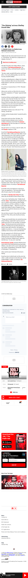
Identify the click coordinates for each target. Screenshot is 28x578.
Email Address (11, 458)
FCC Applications (5, 529)
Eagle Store (22, 9)
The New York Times (13, 194)
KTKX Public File (5, 527)
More (11, 11)
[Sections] (2, 2)
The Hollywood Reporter (14, 67)
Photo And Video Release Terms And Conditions (13, 532)
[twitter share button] (6, 46)
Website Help (4, 544)
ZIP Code (4, 458)
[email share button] (9, 46)
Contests (17, 9)
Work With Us (4, 519)
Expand (4, 264)
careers (22, 555)
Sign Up (14, 465)
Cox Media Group (9, 552)
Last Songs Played (5, 9)
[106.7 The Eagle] (14, 2)
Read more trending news (9, 62)
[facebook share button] (2, 46)
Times (7, 200)
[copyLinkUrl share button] (12, 46)
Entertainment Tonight (7, 242)
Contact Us (4, 517)
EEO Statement (5, 522)
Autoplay (10, 264)
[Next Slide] (23, 274)
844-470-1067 (14, 397)
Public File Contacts (6, 524)
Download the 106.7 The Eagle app (8, 436)
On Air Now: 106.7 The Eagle (14, 376)
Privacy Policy (12, 554)
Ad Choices (12, 555)
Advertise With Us (5, 11)
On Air (12, 9)
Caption (23, 42)
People (6, 129)
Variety (3, 70)
